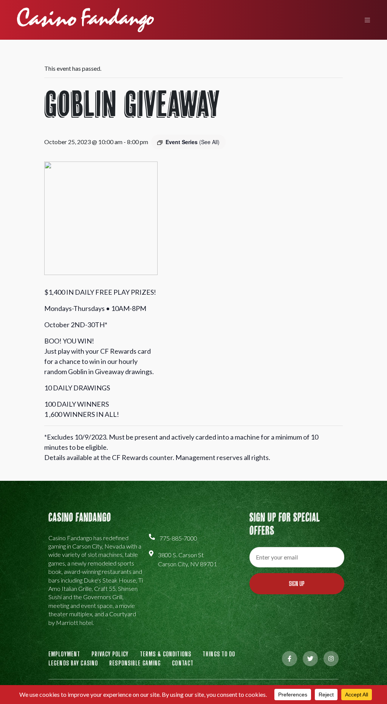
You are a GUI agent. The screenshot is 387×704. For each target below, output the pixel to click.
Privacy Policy (109, 653)
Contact (183, 663)
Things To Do (219, 653)
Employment (64, 653)
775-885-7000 (178, 538)
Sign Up (297, 583)
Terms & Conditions (165, 653)
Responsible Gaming (135, 663)
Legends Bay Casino (73, 663)
